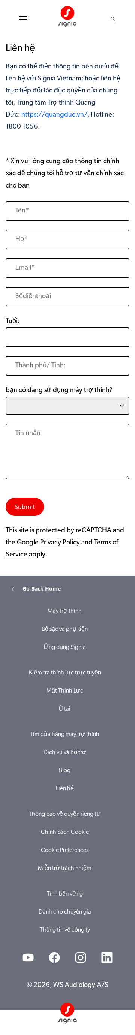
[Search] (112, 19)
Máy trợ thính (65, 611)
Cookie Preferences (64, 850)
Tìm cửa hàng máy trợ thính (64, 735)
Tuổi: (13, 321)
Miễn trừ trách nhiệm (65, 868)
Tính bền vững (65, 894)
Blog (64, 771)
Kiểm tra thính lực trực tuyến (65, 673)
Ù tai (64, 709)
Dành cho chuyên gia (65, 912)
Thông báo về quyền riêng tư (64, 814)
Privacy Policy (60, 542)
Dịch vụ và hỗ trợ (65, 753)
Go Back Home (41, 588)
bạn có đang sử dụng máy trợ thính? (59, 390)
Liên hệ (65, 789)
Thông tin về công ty (65, 930)
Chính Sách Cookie (65, 832)
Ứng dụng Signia (65, 647)
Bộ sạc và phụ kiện (65, 629)
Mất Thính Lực (64, 691)
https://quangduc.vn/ (54, 115)
